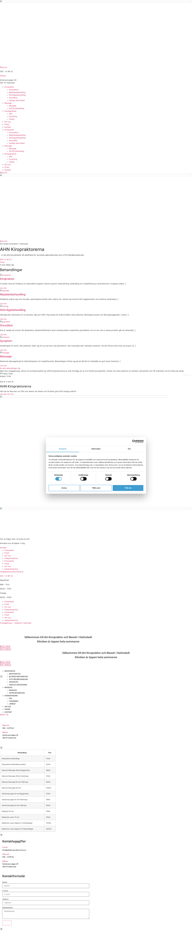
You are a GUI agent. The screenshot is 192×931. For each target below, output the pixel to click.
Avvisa (64, 488)
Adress (3, 76)
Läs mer (3, 288)
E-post (5, 847)
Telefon (5, 899)
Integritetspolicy (11, 558)
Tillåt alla (128, 488)
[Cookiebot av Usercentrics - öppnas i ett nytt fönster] (134, 441)
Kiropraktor (14, 89)
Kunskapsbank (10, 111)
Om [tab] (129, 449)
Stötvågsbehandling (17, 95)
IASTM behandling (16, 108)
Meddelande (7, 907)
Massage (8, 103)
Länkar (12, 119)
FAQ (10, 114)
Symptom (6, 341)
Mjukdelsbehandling (17, 92)
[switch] (83, 478)
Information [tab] (96, 449)
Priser (6, 124)
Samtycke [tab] (63, 449)
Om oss (7, 122)
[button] (9, 375)
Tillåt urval (96, 488)
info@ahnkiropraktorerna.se (11, 572)
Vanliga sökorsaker (17, 100)
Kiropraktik (9, 87)
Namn (4, 882)
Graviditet (13, 98)
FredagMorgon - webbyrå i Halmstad (15, 623)
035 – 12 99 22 (6, 576)
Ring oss (3, 67)
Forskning (13, 116)
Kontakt (7, 127)
